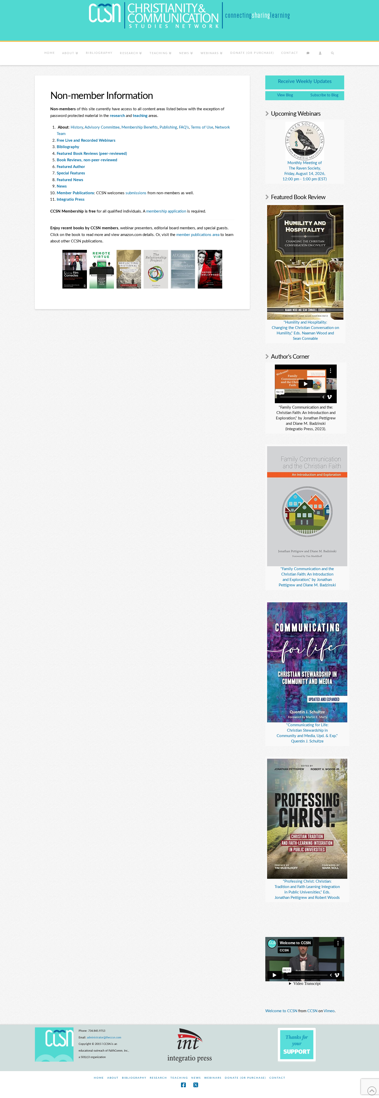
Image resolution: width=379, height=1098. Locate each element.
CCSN (312, 1011)
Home (99, 1078)
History (77, 127)
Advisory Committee (102, 127)
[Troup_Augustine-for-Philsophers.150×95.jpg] (156, 269)
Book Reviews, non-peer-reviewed (87, 160)
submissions (136, 193)
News (196, 1078)
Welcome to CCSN (281, 1011)
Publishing (168, 127)
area (215, 235)
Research (158, 1078)
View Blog (285, 95)
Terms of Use (202, 127)
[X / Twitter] (195, 1085)
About (113, 1078)
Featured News (70, 180)
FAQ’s (184, 127)
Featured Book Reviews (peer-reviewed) (92, 154)
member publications (193, 235)
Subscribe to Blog (324, 95)
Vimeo (329, 1011)
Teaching (179, 1078)
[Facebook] (183, 1085)
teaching (141, 116)
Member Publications (75, 193)
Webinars (212, 1078)
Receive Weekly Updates (305, 81)
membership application (166, 211)
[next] (215, 269)
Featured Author (71, 167)
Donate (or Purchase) (245, 1078)
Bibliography (134, 1078)
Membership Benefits (139, 127)
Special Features (71, 173)
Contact (277, 1078)
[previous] (69, 269)
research (118, 116)
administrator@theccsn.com (104, 1037)
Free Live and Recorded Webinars (86, 140)
